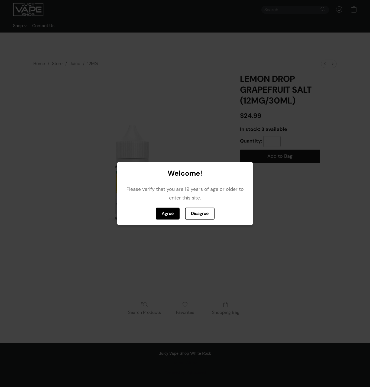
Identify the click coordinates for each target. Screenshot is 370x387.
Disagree (200, 213)
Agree (168, 213)
